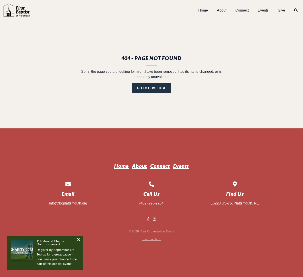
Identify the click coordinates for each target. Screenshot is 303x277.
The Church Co (151, 239)
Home (121, 166)
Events (181, 166)
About (139, 166)
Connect (160, 166)
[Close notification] (78, 240)
